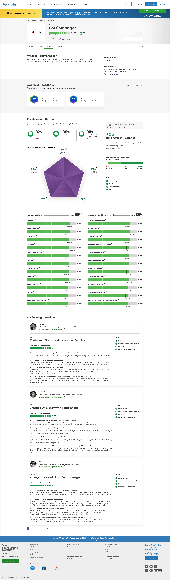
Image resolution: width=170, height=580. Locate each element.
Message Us (151, 558)
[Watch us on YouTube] (151, 566)
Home (30, 4)
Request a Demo (151, 4)
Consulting (107, 551)
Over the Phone (108, 548)
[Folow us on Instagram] (146, 570)
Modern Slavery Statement (36, 557)
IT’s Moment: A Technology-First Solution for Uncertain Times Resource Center (88, 538)
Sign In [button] (162, 4)
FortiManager (51, 20)
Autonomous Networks (38, 20)
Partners (69, 546)
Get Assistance (112, 74)
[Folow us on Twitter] (155, 566)
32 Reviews (52, 39)
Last (47, 528)
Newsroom (33, 549)
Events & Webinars (72, 4)
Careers (32, 548)
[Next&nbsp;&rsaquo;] (44, 528)
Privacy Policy (33, 556)
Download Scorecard (133, 46)
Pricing (85, 4)
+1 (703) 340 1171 (100, 540)
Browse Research (71, 558)
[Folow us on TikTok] (151, 570)
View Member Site (138, 4)
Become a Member (10, 561)
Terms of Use (33, 554)
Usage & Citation (34, 553)
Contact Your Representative (152, 11)
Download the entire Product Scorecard (40, 125)
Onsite (106, 549)
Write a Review (66, 39)
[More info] (66, 148)
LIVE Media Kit (71, 548)
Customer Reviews (56, 4)
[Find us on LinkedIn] (146, 566)
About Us (32, 546)
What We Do (41, 4)
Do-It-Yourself (107, 546)
